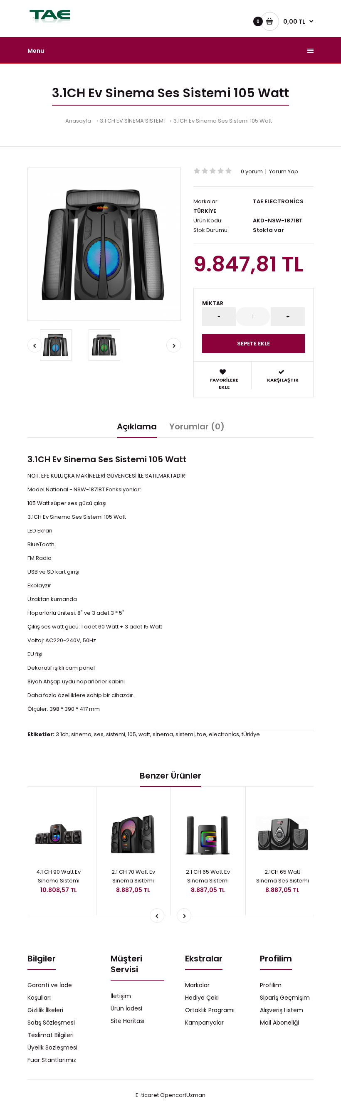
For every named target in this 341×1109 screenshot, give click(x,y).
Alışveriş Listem (281, 1010)
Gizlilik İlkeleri (45, 1010)
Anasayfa (78, 121)
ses (99, 734)
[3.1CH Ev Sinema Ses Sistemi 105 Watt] (104, 244)
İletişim (121, 996)
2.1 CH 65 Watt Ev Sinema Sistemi (208, 876)
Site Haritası (127, 1021)
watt (144, 734)
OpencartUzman (182, 1095)
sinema (81, 734)
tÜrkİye (251, 734)
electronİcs (224, 734)
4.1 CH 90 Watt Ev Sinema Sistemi (58, 876)
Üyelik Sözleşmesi (52, 1047)
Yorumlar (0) (197, 426)
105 (132, 734)
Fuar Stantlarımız (51, 1060)
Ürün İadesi (126, 1008)
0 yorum (252, 171)
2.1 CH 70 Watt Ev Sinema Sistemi (133, 876)
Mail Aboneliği (279, 1022)
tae (201, 734)
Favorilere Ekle (224, 384)
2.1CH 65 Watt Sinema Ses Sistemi (282, 876)
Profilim (271, 985)
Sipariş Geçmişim (285, 997)
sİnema (163, 734)
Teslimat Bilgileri (50, 1035)
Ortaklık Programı (210, 1010)
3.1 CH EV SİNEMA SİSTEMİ (132, 121)
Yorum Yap (283, 171)
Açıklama (137, 426)
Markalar (197, 985)
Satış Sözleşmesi (51, 1022)
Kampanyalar (204, 1022)
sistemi (115, 734)
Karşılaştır (283, 380)
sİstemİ (185, 734)
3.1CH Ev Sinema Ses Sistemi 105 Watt (222, 121)
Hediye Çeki (202, 997)
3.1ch (62, 734)
